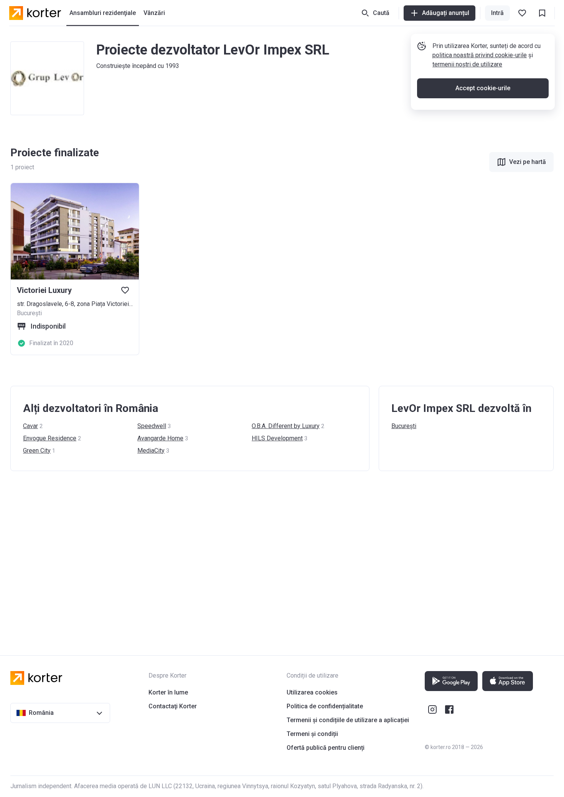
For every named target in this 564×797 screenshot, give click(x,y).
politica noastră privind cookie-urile (479, 55)
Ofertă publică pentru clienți (325, 747)
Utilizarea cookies (312, 692)
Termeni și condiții (312, 733)
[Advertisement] (240, 555)
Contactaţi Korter (172, 706)
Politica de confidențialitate (325, 706)
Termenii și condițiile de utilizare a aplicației (348, 720)
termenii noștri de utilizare (467, 64)
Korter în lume (168, 692)
